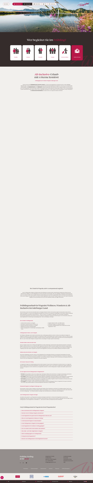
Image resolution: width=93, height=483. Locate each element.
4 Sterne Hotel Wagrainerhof (51, 84)
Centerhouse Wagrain (34, 468)
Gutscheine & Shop (68, 459)
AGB (64, 462)
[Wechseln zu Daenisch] (86, 481)
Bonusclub (66, 457)
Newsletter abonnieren (68, 460)
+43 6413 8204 (50, 460)
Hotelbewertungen (68, 456)
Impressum (50, 468)
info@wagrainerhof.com (50, 462)
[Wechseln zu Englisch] (84, 481)
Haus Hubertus (25, 468)
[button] (46, 410)
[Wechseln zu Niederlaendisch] (85, 481)
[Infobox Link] (16, 52)
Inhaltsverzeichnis (43, 468)
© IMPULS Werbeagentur (66, 468)
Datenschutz (57, 468)
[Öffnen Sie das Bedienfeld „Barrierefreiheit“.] (2, 477)
